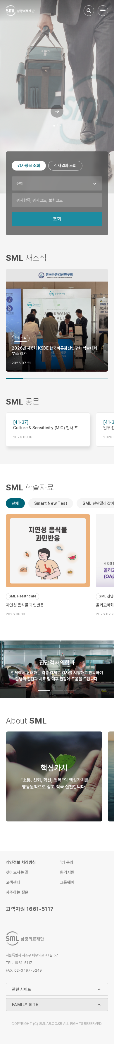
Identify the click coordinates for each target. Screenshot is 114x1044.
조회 (57, 219)
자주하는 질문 (17, 892)
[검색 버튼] (89, 10)
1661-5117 (30, 909)
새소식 (26, 258)
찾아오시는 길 (17, 872)
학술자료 (30, 487)
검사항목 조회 (29, 165)
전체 (19, 183)
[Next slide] (57, 116)
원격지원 (67, 872)
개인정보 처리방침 (21, 862)
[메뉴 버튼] (103, 10)
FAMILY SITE (25, 1004)
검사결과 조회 (65, 165)
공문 (22, 402)
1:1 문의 (66, 862)
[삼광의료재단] (20, 10)
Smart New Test (51, 503)
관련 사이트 (21, 989)
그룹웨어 (67, 882)
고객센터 (13, 882)
